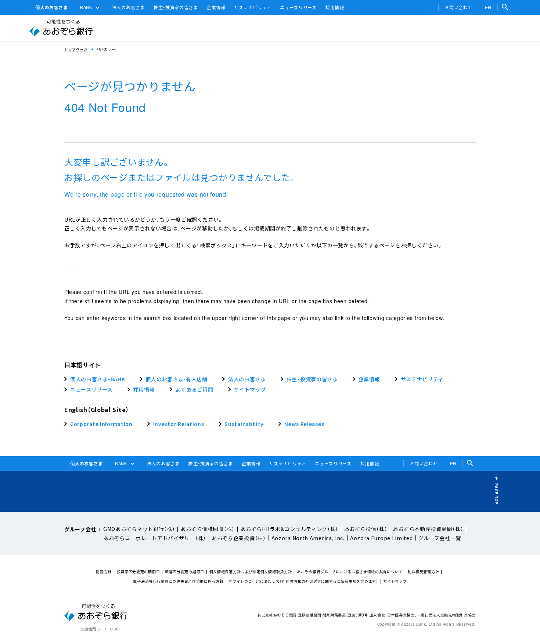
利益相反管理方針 (423, 571)
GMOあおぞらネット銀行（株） (139, 528)
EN (488, 7)
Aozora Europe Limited (381, 538)
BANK (86, 7)
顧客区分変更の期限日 (184, 571)
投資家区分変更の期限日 (138, 571)
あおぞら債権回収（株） (207, 528)
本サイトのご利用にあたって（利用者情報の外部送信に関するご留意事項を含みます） (303, 581)
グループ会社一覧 (439, 538)
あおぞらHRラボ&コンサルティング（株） (289, 528)
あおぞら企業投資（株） (239, 538)
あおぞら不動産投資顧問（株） (428, 528)
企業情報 (216, 7)
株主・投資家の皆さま (176, 7)
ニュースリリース (298, 7)
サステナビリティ (252, 7)
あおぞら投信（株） (365, 528)
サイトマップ (395, 581)
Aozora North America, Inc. (308, 538)
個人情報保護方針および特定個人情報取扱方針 (250, 571)
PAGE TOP (496, 494)
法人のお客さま (128, 7)
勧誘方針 (104, 571)
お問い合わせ (458, 7)
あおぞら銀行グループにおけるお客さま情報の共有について (350, 571)
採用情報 (334, 7)
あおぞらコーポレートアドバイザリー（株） (154, 538)
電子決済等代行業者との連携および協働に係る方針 (178, 581)
